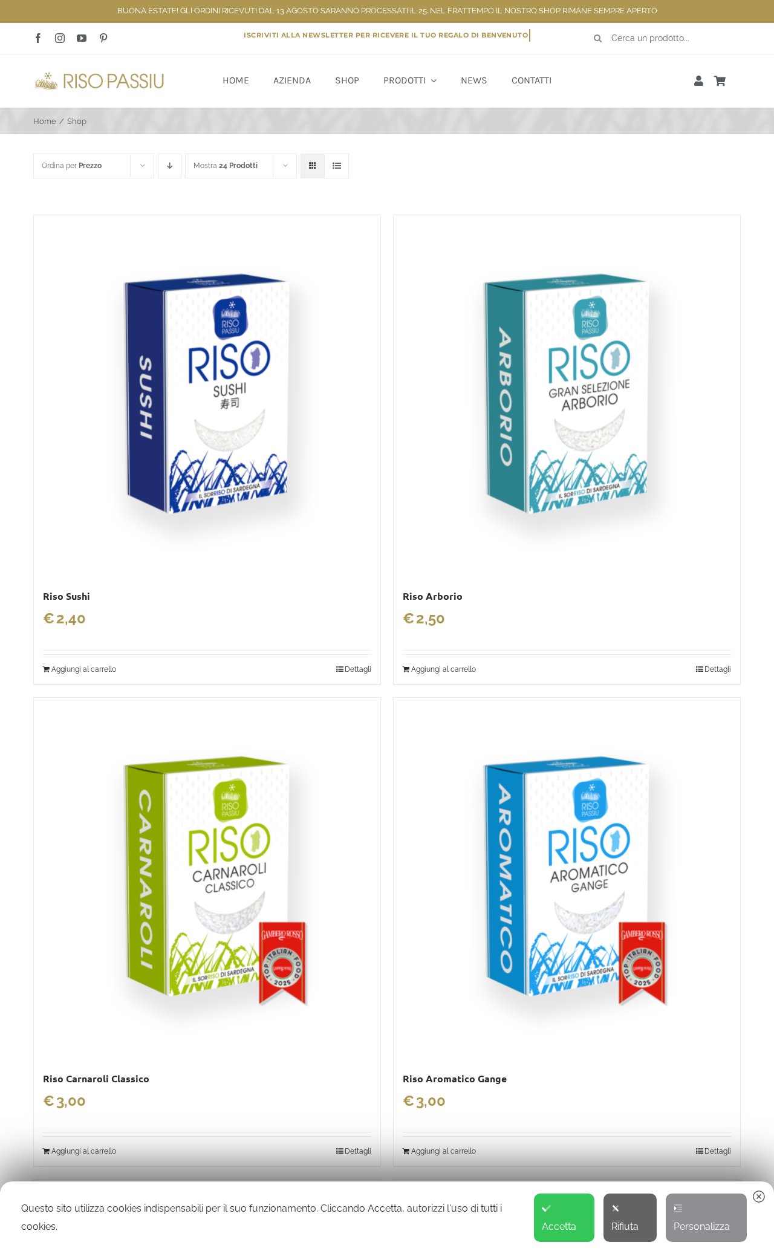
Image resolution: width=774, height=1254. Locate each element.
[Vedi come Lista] (336, 166)
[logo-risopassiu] (99, 73)
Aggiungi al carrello (83, 669)
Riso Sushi (66, 596)
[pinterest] (103, 38)
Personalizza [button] (702, 1226)
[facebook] (38, 38)
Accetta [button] (559, 1226)
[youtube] (81, 38)
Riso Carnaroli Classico (96, 1078)
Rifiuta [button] (625, 1226)
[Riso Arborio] (567, 395)
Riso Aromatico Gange (455, 1078)
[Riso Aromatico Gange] (567, 877)
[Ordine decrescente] (169, 166)
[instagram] (60, 38)
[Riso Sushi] (207, 395)
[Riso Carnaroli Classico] (207, 877)
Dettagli (358, 669)
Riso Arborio (433, 596)
